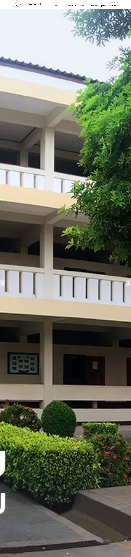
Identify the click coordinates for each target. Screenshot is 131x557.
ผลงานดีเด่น (79, 5)
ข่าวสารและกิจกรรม (92, 5)
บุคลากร (103, 5)
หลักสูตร (71, 5)
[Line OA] (117, 2)
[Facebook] (115, 2)
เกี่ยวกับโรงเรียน (60, 5)
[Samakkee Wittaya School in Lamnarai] (27, 4)
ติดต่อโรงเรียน (113, 5)
